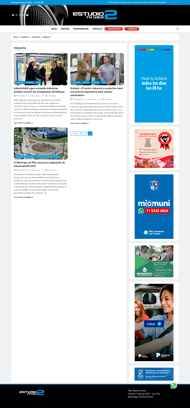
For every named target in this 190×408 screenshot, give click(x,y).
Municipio (30, 82)
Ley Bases (30, 157)
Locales (86, 82)
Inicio (54, 29)
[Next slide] (177, 2)
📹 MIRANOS (131, 29)
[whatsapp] (23, 15)
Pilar (38, 82)
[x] (20, 15)
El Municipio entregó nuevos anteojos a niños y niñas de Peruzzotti (137, 2)
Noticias (65, 29)
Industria (20, 82)
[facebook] (13, 15)
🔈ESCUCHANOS (113, 29)
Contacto (97, 29)
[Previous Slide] (173, 2)
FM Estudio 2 (21, 95)
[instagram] (16, 15)
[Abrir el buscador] (178, 29)
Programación (81, 29)
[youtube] (27, 15)
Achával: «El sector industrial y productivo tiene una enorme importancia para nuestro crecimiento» (96, 92)
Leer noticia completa (22, 123)
